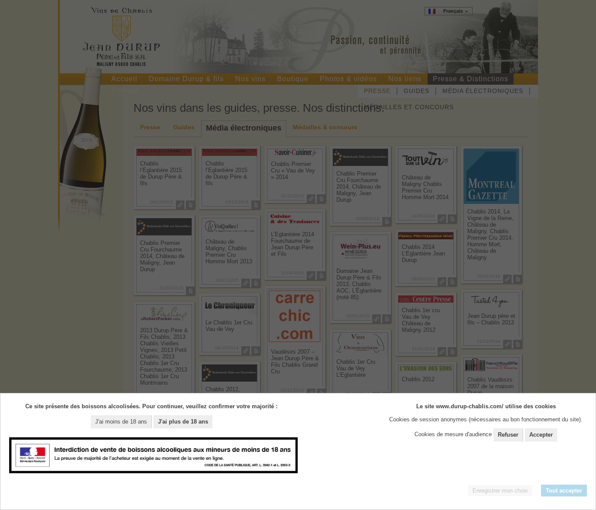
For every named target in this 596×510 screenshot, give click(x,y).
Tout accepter (564, 490)
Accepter (541, 434)
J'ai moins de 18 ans (121, 421)
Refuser (508, 434)
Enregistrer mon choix (500, 490)
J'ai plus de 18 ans (183, 421)
